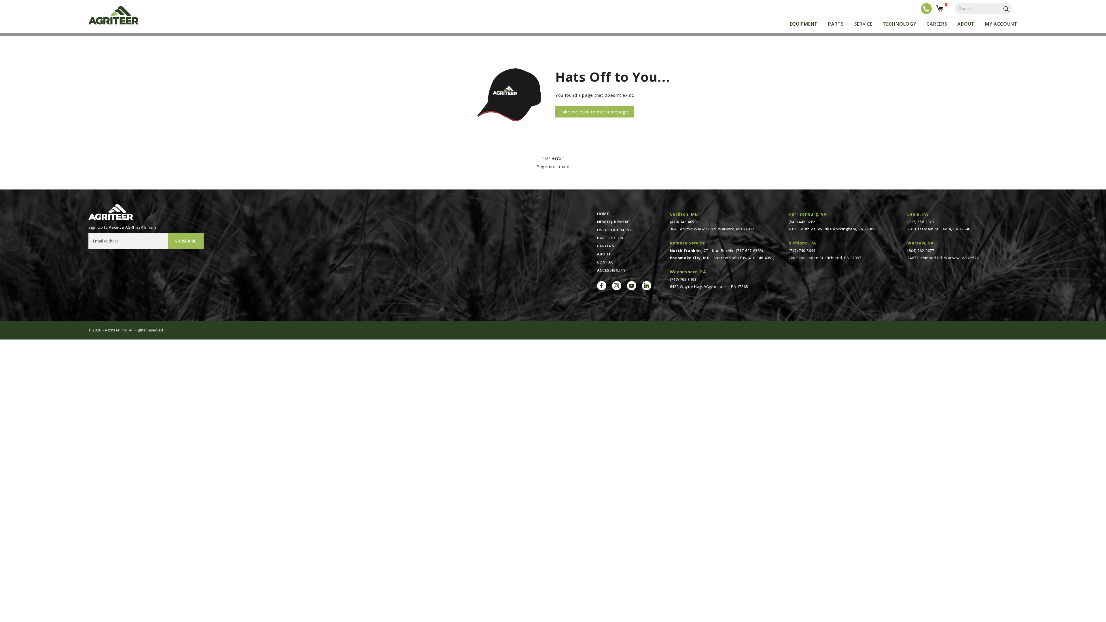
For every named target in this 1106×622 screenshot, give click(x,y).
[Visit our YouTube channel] (631, 285)
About (966, 24)
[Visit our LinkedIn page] (646, 285)
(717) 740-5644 (802, 250)
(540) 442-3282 (802, 221)
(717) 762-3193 (683, 279)
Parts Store (610, 238)
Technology (899, 24)
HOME (603, 213)
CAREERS (605, 246)
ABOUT (604, 254)
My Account (1001, 24)
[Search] (1006, 8)
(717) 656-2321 (920, 221)
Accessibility (611, 270)
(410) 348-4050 (683, 221)
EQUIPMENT (804, 24)
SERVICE (863, 24)
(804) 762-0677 (920, 250)
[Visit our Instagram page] (616, 285)
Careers (937, 24)
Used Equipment (614, 229)
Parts (836, 24)
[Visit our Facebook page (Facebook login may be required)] (601, 285)
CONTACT (607, 262)
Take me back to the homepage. (594, 112)
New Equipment (614, 221)
